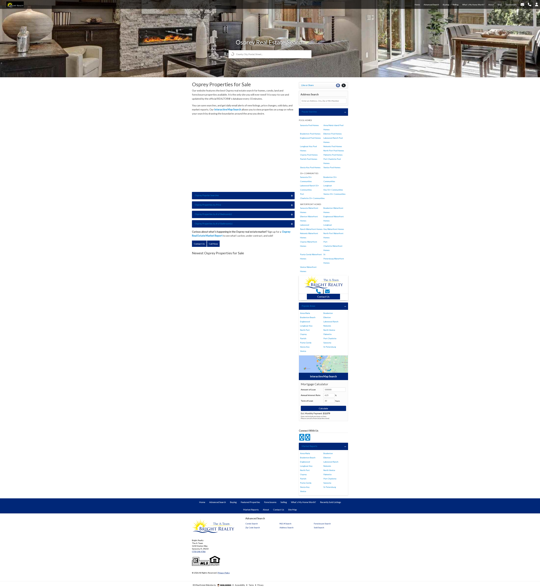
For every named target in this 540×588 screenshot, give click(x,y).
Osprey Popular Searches (207, 195)
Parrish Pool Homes (308, 159)
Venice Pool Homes (331, 167)
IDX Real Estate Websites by (204, 585)
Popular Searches (309, 111)
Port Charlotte (329, 338)
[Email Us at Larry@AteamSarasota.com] (328, 291)
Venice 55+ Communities (334, 194)
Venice (303, 351)
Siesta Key (305, 347)
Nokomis (327, 326)
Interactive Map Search (227, 109)
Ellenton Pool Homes (332, 133)
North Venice (329, 330)
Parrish (303, 338)
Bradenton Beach (307, 317)
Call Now (213, 243)
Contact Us (199, 243)
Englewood (305, 321)
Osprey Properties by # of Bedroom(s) (213, 214)
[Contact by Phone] (529, 4)
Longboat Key (306, 326)
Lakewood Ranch (330, 321)
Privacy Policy (224, 573)
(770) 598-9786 (198, 551)
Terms (251, 585)
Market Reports (309, 446)
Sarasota (327, 342)
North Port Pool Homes (333, 150)
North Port (305, 330)
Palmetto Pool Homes (333, 155)
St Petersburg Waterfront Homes (333, 258)
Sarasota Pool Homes (309, 125)
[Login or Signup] (536, 4)
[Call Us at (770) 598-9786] (319, 291)
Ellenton (327, 317)
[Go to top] (532, 570)
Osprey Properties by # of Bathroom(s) (213, 223)
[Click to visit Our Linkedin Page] (308, 439)
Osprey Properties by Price (208, 204)
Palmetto (327, 334)
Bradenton (328, 313)
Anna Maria (305, 313)
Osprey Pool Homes (309, 155)
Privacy (260, 585)
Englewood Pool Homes (310, 138)
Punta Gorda (305, 342)
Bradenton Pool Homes (310, 133)
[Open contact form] (522, 4)
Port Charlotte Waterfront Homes (332, 246)
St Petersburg (329, 347)
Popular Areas (308, 305)
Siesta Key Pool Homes (310, 167)
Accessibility (240, 585)
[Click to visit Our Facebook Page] (302, 439)
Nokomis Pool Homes (332, 146)
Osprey (303, 334)
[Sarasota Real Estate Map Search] (323, 367)
